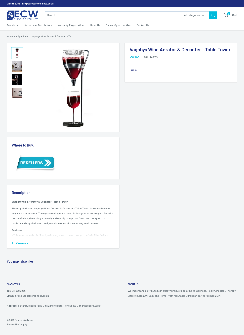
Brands (11, 25)
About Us (94, 25)
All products (22, 36)
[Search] (213, 15)
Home (10, 36)
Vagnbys (134, 57)
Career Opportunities (118, 25)
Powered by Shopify (17, 324)
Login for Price (148, 70)
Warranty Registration (71, 25)
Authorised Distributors (38, 25)
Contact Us (142, 25)
